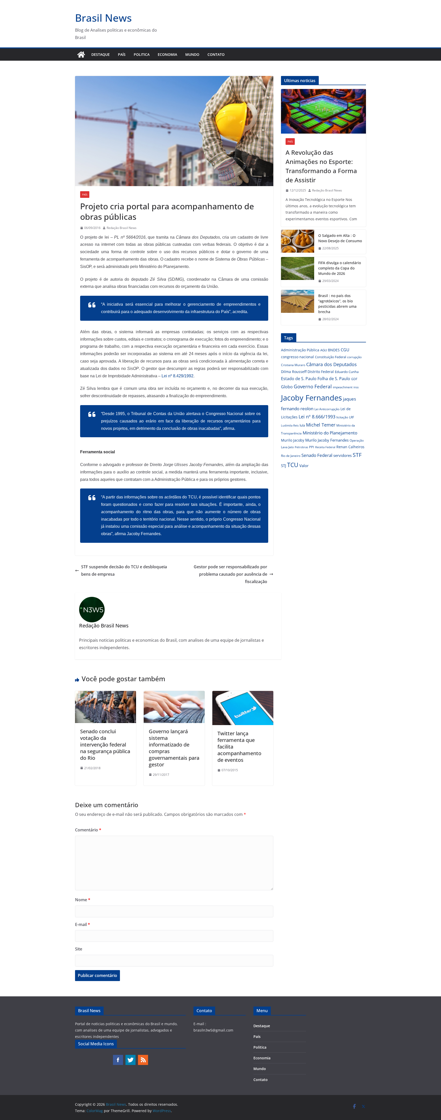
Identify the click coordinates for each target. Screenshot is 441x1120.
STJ (283, 465)
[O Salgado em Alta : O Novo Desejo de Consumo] (297, 242)
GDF (354, 379)
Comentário (88, 830)
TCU (292, 465)
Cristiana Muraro (293, 365)
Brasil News (103, 18)
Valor (304, 465)
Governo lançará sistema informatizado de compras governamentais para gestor (174, 748)
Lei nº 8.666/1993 (317, 417)
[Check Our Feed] (143, 1056)
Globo (287, 387)
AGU (323, 350)
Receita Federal (325, 447)
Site (78, 949)
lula (302, 425)
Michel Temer (320, 425)
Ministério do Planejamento (330, 433)
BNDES (334, 349)
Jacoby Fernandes (311, 398)
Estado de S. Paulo (298, 378)
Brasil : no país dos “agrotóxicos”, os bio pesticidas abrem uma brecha (337, 303)
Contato (216, 54)
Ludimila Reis (290, 425)
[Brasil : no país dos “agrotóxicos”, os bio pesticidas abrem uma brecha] (297, 307)
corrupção (354, 357)
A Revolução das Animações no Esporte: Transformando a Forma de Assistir (321, 166)
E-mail (82, 924)
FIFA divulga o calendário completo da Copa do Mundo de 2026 (339, 268)
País (122, 54)
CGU (345, 350)
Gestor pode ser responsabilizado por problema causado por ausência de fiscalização (230, 574)
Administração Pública (300, 349)
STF (357, 454)
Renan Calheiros (350, 446)
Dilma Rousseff (294, 371)
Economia (167, 54)
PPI (311, 447)
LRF (351, 417)
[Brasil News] (81, 54)
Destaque (100, 54)
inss (356, 387)
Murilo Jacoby (292, 440)
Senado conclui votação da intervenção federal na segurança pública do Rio (105, 744)
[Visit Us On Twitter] (130, 1056)
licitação (342, 417)
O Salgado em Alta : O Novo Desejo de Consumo (340, 238)
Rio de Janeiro (290, 456)
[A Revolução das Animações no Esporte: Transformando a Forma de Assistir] (323, 111)
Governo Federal (313, 386)
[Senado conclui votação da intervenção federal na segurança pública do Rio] (105, 694)
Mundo (192, 54)
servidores (342, 455)
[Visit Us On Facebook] (118, 1056)
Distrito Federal (321, 371)
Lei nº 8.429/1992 (177, 376)
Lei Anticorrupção (326, 409)
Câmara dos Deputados (331, 364)
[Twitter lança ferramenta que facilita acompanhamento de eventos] (242, 694)
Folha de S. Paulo (333, 378)
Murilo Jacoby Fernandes (327, 440)
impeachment (342, 387)
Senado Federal (316, 455)
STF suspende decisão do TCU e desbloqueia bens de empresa (124, 570)
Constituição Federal (330, 357)
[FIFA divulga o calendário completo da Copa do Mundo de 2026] (297, 272)
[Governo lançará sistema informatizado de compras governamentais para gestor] (174, 694)
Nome (82, 900)
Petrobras (301, 447)
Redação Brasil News (122, 228)
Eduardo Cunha (347, 371)
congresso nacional (297, 356)
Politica (142, 54)
